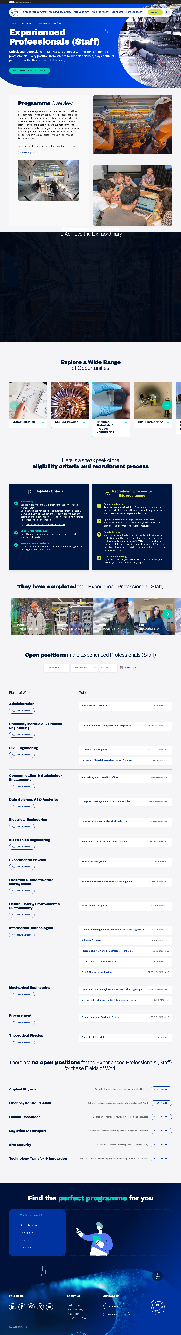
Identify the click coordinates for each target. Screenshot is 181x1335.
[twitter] (40, 1306)
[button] (167, 405)
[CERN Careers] (15, 12)
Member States (73, 1305)
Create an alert (24, 710)
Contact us (112, 1306)
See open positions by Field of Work (30, 70)
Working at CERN (100, 12)
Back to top (157, 1277)
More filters (130, 667)
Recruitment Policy (75, 1309)
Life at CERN (118, 12)
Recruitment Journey (60, 12)
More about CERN (134, 12)
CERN (20, 2)
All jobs (155, 12)
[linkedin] (12, 1306)
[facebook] (21, 1306)
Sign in (160, 2)
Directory (168, 2)
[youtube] (49, 1306)
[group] (28, 405)
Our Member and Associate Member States (45, 524)
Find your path (82, 12)
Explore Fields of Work (35, 12)
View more (24, 152)
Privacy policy (73, 1313)
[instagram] (31, 1306)
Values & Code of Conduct (78, 1318)
